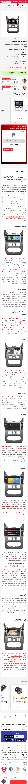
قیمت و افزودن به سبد (18, 782)
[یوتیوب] (2, 717)
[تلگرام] (14, 82)
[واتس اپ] (11, 82)
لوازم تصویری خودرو (6, 8)
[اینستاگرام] (17, 82)
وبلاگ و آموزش (23, 715)
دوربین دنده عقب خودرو (16, 655)
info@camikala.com (6, 729)
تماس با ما (17, 715)
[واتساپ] (5, 717)
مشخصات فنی (24, 53)
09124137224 (4, 727)
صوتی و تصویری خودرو (15, 8)
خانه (26, 8)
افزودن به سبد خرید (8, 149)
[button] (15, 38)
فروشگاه (22, 8)
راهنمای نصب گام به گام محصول (18, 41)
